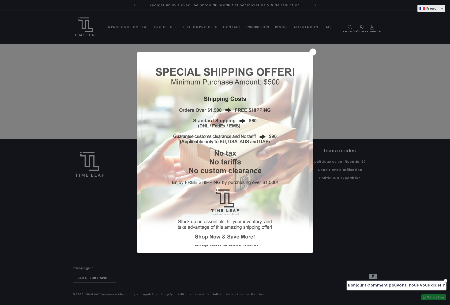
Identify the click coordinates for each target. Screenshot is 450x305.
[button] (431, 8)
